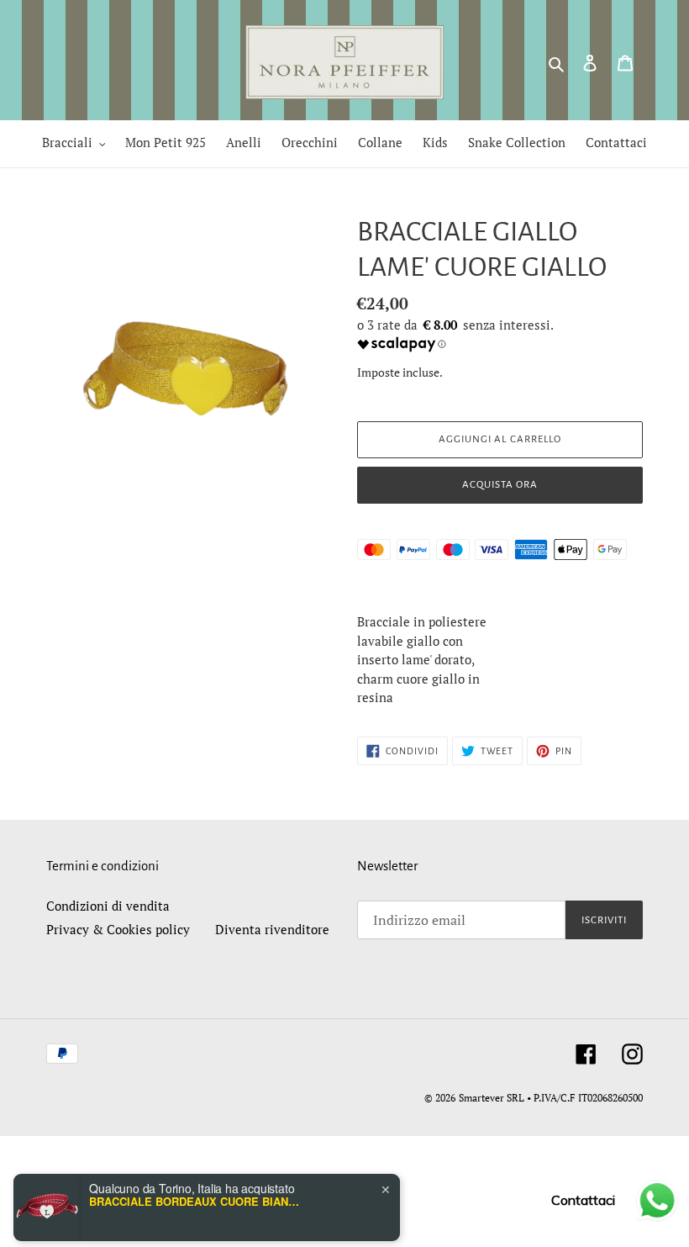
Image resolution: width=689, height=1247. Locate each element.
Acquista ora (500, 484)
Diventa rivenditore (272, 929)
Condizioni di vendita (108, 905)
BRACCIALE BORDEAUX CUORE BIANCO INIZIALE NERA (194, 1179)
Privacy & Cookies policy (118, 929)
